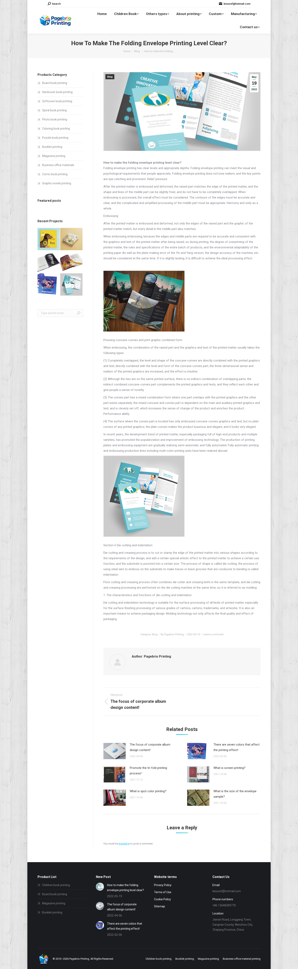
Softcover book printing (57, 101)
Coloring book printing (56, 128)
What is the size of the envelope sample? (234, 793)
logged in (124, 843)
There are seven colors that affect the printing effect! (236, 747)
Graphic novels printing (56, 183)
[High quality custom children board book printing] (71, 239)
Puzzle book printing (55, 137)
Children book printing (56, 885)
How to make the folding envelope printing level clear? (125, 887)
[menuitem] (102, 14)
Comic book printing (55, 174)
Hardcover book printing (57, 92)
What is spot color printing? (148, 791)
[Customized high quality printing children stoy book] (49, 284)
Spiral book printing (54, 110)
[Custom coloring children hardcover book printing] (49, 239)
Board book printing (54, 83)
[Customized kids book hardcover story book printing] (71, 262)
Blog (110, 76)
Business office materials (58, 165)
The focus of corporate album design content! (150, 747)
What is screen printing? (229, 768)
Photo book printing (54, 119)
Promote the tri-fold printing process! (148, 770)
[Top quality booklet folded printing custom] (71, 284)
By (172, 634)
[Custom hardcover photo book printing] (49, 262)
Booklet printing (52, 146)
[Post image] (114, 751)
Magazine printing (53, 156)
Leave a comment (213, 634)
